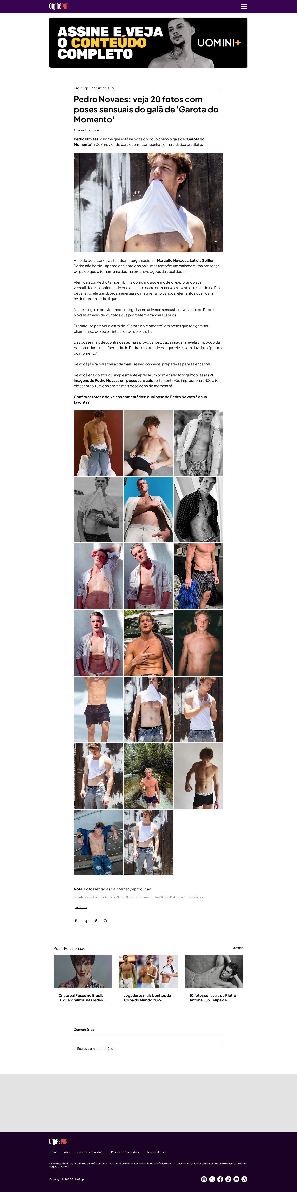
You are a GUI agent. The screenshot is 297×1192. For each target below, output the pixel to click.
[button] (244, 6)
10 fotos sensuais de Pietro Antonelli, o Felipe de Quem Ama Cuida (213, 997)
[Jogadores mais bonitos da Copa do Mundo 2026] (148, 971)
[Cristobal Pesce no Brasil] (83, 971)
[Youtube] (236, 1179)
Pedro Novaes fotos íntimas (152, 897)
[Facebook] (220, 1179)
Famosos (81, 907)
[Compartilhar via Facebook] (76, 921)
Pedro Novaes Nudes (122, 897)
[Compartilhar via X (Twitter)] (85, 921)
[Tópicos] (244, 1179)
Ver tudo (237, 947)
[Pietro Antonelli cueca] (214, 971)
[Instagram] (204, 1179)
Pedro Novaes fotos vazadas (186, 897)
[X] (212, 1179)
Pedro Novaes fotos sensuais (90, 897)
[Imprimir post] (105, 921)
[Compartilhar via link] (95, 921)
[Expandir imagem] (98, 443)
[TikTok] (228, 1179)
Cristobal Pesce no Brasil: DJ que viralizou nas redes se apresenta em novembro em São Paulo (82, 997)
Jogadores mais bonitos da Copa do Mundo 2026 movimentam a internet (147, 997)
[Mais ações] (220, 87)
